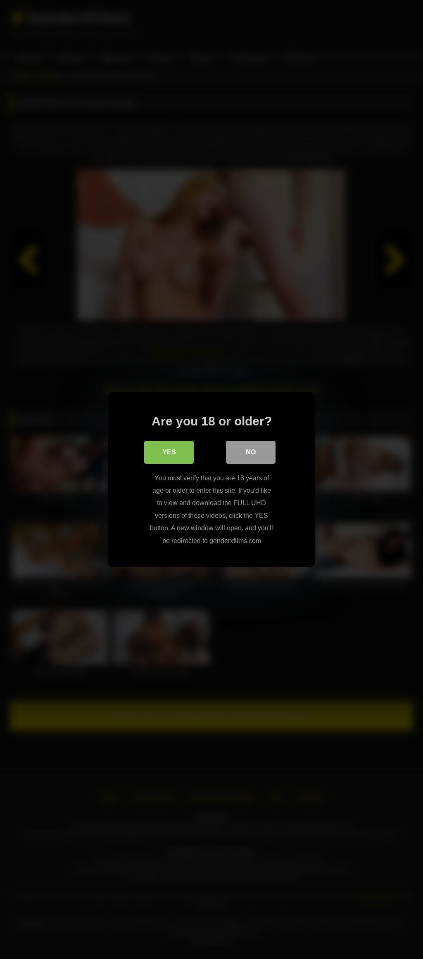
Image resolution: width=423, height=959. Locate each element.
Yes (169, 452)
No (251, 452)
